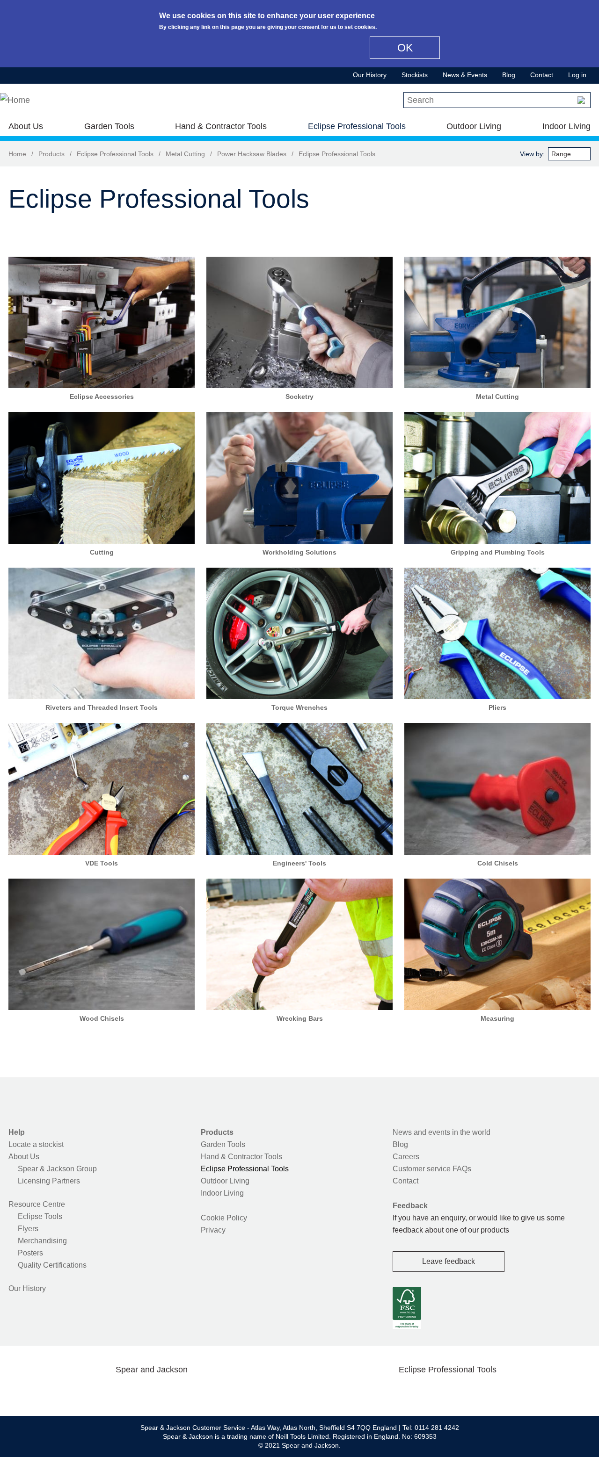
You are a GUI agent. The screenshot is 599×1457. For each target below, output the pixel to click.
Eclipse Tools (40, 1216)
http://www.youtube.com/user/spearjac (196, 1391)
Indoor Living (566, 126)
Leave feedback (448, 1261)
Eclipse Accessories (102, 396)
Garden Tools (109, 126)
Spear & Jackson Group (57, 1169)
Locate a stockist (36, 1144)
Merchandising (42, 1241)
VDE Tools (101, 863)
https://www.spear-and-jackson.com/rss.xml (226, 1391)
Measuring (497, 1018)
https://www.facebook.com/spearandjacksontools (77, 1391)
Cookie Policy (224, 1218)
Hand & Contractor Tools (221, 126)
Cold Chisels (497, 863)
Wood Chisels (102, 1018)
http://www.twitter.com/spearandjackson (106, 1391)
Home (17, 154)
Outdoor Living (473, 126)
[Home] (15, 100)
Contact (541, 75)
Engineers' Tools (299, 863)
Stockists (415, 75)
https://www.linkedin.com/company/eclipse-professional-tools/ (492, 1391)
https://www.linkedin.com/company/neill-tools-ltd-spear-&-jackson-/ (166, 1391)
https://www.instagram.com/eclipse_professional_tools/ (462, 1391)
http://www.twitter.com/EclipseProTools (432, 1391)
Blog (508, 75)
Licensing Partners (49, 1181)
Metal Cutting (185, 154)
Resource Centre (36, 1204)
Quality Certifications (52, 1265)
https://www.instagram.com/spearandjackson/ (136, 1391)
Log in (577, 75)
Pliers (497, 707)
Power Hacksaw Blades (251, 154)
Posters (30, 1253)
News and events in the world (441, 1132)
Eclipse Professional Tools (357, 126)
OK (405, 48)
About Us (25, 126)
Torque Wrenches (299, 707)
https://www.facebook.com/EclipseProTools (402, 1391)
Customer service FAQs (432, 1169)
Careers (406, 1157)
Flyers (28, 1229)
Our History (370, 75)
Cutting (102, 552)
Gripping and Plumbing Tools (498, 552)
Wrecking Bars (300, 1018)
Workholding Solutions (299, 552)
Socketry (299, 396)
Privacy (213, 1230)
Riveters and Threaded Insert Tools (101, 707)
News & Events (465, 75)
